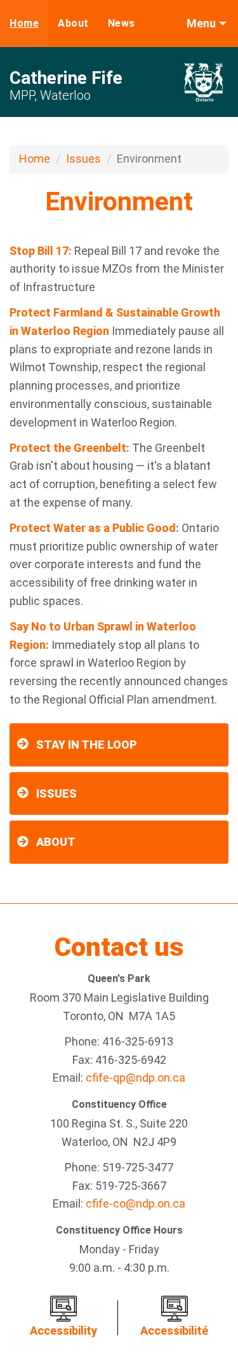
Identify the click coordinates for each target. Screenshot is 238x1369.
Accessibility (63, 1330)
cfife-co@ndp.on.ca (135, 1203)
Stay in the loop (86, 744)
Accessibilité (174, 1330)
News (121, 23)
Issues (83, 158)
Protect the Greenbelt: (69, 447)
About (73, 23)
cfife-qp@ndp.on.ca (135, 1077)
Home (24, 23)
